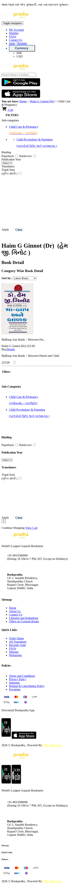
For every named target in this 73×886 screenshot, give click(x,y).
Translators (7, 166)
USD (19, 56)
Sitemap (14, 651)
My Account (16, 29)
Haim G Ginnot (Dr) (42, 101)
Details (11, 349)
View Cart (31, 527)
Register (22, 43)
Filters (5, 371)
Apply (5, 229)
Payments (14, 689)
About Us (15, 611)
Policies (4, 859)
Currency (22, 48)
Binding (6, 152)
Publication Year (11, 159)
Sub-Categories (11, 386)
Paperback (8, 156)
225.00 (31, 346)
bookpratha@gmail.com (21, 566)
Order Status (16, 638)
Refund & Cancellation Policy (27, 686)
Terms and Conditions (22, 675)
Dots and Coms (52, 745)
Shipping (14, 682)
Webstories (15, 655)
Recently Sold (17, 645)
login (12, 43)
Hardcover (25, 156)
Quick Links (6, 852)
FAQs (12, 36)
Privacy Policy (17, 679)
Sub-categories (10, 120)
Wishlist (13, 33)
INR (19, 53)
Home (23, 101)
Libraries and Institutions (23, 618)
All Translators (17, 641)
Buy (4, 349)
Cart (10, 109)
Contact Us (15, 40)
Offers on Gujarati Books (24, 621)
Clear (18, 229)
